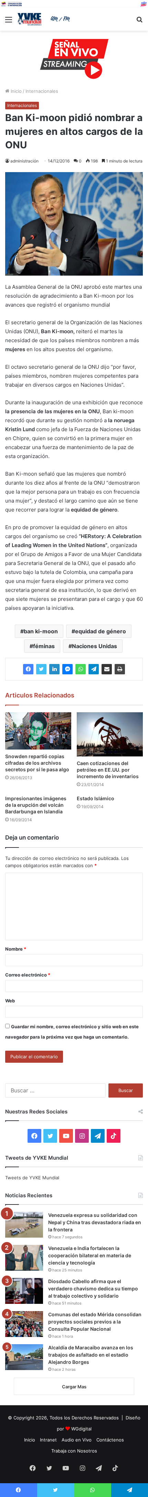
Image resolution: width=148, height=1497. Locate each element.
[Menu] (8, 22)
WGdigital (81, 1428)
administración (24, 160)
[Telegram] (93, 669)
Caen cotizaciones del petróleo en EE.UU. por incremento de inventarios (108, 769)
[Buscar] (139, 22)
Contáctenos (110, 1440)
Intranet (48, 1440)
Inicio (15, 91)
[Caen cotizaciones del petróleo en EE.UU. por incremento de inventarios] (110, 734)
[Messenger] (67, 669)
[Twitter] (41, 669)
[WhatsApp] (80, 669)
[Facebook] (28, 669)
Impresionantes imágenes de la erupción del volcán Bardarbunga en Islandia (35, 804)
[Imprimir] (120, 669)
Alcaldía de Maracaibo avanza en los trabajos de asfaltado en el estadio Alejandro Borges (90, 1355)
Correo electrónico (27, 975)
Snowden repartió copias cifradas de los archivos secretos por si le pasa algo (37, 762)
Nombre (15, 949)
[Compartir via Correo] (107, 669)
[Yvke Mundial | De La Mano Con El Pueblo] (44, 19)
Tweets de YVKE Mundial (32, 1177)
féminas (44, 646)
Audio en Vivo (77, 1440)
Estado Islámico (95, 798)
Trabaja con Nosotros (74, 1451)
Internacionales (41, 91)
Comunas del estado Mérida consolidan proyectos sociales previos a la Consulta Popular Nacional (94, 1321)
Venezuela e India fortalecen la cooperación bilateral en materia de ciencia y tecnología (89, 1255)
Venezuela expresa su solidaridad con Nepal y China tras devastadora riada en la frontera (94, 1222)
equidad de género (100, 631)
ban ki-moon (41, 631)
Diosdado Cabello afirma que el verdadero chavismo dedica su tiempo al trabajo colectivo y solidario (93, 1288)
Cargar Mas (74, 1386)
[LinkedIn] (54, 669)
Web (10, 1000)
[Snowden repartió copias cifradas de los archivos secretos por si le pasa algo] (38, 731)
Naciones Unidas (94, 646)
